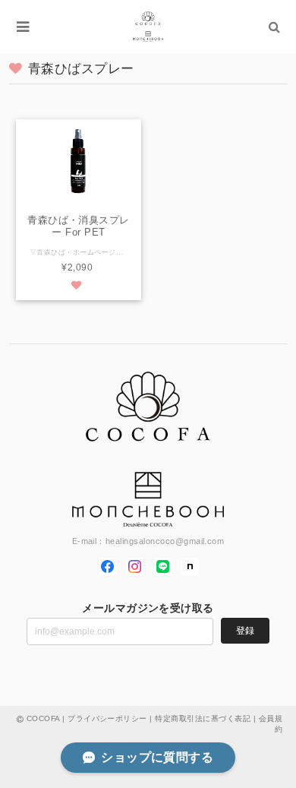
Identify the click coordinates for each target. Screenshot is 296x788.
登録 (245, 630)
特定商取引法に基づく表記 (202, 718)
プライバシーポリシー (107, 718)
